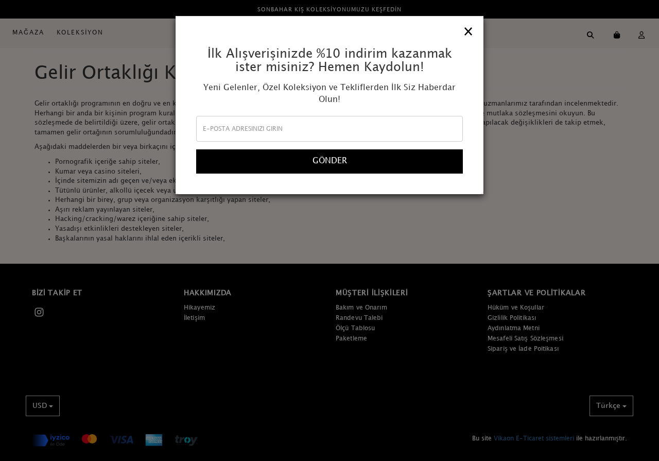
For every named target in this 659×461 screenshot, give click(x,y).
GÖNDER (330, 161)
